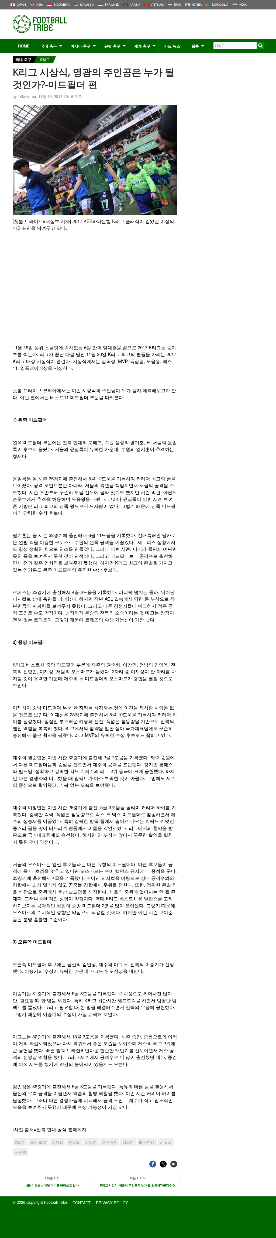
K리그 (45, 59)
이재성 (57, 1142)
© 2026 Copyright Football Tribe (40, 1202)
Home (24, 46)
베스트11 (147, 1142)
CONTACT (82, 1202)
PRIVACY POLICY (112, 1202)
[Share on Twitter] (163, 1164)
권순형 (20, 1152)
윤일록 (74, 1142)
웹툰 (195, 46)
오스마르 (109, 1142)
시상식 (165, 1142)
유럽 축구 (112, 46)
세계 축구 (142, 46)
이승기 (128, 1142)
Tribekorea (27, 96)
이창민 (90, 1142)
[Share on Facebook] (152, 1164)
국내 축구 (49, 46)
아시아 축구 (81, 46)
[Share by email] (173, 1164)
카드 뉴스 (172, 46)
